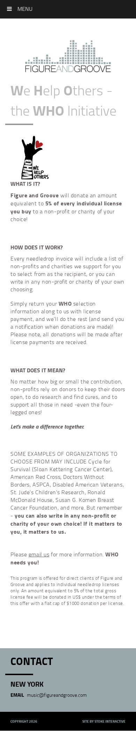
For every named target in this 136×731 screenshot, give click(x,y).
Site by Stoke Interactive (104, 721)
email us (39, 554)
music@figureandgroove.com (57, 695)
